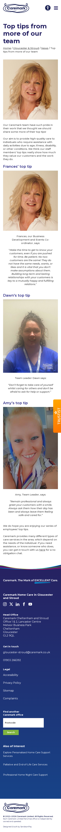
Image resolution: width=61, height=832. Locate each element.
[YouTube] (30, 604)
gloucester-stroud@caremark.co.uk (26, 652)
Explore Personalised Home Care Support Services (26, 754)
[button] (57, 416)
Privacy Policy (12, 682)
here (42, 549)
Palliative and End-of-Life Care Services (25, 764)
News (44, 48)
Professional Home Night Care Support (25, 774)
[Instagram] (5, 604)
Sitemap (8, 690)
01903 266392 (12, 660)
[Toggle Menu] (56, 8)
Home (7, 48)
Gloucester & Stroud (26, 48)
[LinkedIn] (17, 604)
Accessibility (10, 675)
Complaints (10, 698)
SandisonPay (26, 826)
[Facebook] (24, 604)
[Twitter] (11, 604)
